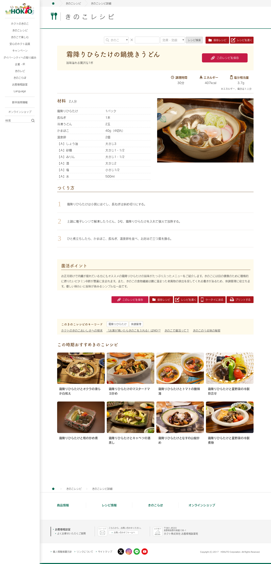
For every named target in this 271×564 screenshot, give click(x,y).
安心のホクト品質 (20, 43)
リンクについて (85, 551)
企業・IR (20, 64)
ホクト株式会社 (53, 3)
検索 (194, 40)
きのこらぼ (19, 77)
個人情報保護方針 (62, 551)
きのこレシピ (20, 30)
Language (20, 91)
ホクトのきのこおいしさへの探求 (82, 330)
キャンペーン (20, 50)
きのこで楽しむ (20, 37)
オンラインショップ (19, 111)
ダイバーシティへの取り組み (19, 57)
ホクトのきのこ (20, 23)
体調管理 (136, 324)
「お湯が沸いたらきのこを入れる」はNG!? (133, 330)
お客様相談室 (20, 84)
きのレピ (20, 71)
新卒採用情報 (20, 102)
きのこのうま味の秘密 (206, 330)
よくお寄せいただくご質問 (71, 533)
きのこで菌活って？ (176, 330)
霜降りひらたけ (118, 324)
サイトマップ (105, 551)
